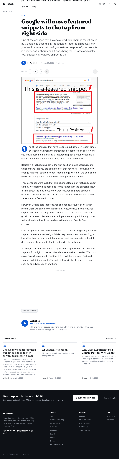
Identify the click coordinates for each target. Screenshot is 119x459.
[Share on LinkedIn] (41, 71)
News (33, 7)
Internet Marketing (57, 420)
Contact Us (83, 427)
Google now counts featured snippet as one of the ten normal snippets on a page (19, 352)
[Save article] (95, 71)
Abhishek (33, 63)
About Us (82, 416)
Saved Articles (84, 430)
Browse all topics (110, 398)
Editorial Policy (84, 423)
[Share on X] (30, 71)
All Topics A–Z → (56, 444)
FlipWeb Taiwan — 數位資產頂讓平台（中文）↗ (18, 432)
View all (110, 339)
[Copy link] (47, 71)
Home (5, 12)
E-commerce (55, 423)
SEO (10, 12)
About (102, 4)
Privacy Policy (111, 416)
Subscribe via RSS (86, 398)
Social (52, 434)
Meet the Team (85, 420)
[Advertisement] (59, 288)
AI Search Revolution (55, 349)
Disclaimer (110, 420)
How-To (25, 7)
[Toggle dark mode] (109, 4)
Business (53, 430)
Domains (53, 427)
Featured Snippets (29, 311)
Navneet (45, 378)
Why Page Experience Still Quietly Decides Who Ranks (98, 351)
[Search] (115, 4)
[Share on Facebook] (35, 71)
